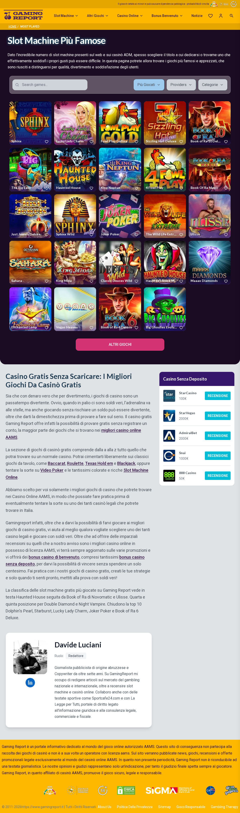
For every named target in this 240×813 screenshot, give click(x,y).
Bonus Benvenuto (165, 16)
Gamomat (197, 281)
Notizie (196, 16)
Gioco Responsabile (190, 807)
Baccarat (56, 463)
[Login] (221, 16)
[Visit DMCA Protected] (126, 790)
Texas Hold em (99, 463)
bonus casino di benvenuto (54, 557)
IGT (13, 142)
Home (12, 26)
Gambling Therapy (224, 807)
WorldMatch (64, 188)
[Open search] (231, 15)
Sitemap (164, 807)
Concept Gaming (67, 328)
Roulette (75, 463)
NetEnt (105, 281)
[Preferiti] (210, 16)
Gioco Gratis (30, 123)
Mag (103, 142)
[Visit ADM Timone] (49, 790)
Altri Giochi (95, 16)
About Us (104, 807)
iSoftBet (106, 235)
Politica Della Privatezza (135, 807)
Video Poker (52, 470)
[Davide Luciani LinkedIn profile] (30, 682)
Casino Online (128, 16)
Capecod (196, 235)
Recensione (218, 396)
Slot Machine (64, 16)
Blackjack (126, 463)
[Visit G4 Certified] (210, 790)
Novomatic (63, 142)
